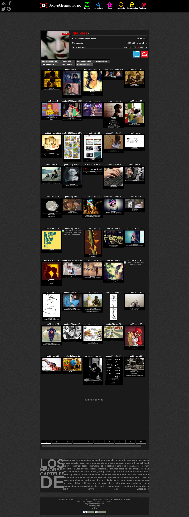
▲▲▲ (94, 508)
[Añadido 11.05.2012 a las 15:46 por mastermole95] (72, 97)
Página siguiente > (95, 399)
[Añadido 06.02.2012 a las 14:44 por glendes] (134, 126)
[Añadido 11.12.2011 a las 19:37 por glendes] (51, 252)
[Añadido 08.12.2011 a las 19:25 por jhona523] (113, 341)
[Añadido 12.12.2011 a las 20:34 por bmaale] (134, 184)
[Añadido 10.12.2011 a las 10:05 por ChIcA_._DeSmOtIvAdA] (72, 278)
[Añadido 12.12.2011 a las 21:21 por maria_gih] (72, 187)
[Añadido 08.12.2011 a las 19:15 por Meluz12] (72, 373)
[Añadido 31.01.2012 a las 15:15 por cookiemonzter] (51, 120)
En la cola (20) (67, 64)
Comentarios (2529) (84, 61)
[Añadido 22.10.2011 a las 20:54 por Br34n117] (92, 175)
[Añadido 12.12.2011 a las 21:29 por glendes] (51, 184)
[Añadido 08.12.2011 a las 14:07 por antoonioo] (134, 376)
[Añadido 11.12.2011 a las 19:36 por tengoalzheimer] (134, 211)
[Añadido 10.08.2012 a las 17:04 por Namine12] (51, 90)
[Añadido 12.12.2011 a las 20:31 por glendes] (92, 218)
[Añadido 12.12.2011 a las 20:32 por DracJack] (51, 218)
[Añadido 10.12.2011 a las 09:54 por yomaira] (113, 283)
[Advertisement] (94, 18)
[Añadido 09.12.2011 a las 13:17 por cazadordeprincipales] (134, 264)
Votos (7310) (66, 61)
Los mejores (98, 8)
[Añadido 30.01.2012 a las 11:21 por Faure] (51, 157)
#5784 (65, 34)
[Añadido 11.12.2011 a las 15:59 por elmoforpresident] (134, 246)
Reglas (99, 506)
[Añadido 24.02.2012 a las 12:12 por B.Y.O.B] (113, 79)
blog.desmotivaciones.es (94, 504)
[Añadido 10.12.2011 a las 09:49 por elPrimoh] (51, 320)
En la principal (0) (49, 64)
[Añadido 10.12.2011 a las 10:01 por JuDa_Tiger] (92, 279)
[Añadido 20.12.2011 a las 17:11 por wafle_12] (134, 150)
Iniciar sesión (132, 8)
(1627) (84, 64)
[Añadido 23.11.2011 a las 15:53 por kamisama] (92, 344)
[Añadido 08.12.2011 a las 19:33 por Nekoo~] (72, 342)
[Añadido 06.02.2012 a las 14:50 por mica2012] (113, 128)
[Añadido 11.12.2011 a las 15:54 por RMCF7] (51, 285)
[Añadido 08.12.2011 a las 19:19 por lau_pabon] (134, 349)
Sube (110, 8)
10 (141, 442)
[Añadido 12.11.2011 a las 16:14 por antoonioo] (114, 384)
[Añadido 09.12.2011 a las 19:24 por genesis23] (92, 312)
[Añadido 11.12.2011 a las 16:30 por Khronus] (72, 234)
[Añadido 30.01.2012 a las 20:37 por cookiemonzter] (134, 87)
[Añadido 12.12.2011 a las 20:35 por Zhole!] (113, 189)
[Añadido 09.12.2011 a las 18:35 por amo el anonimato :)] (113, 214)
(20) (50, 61)
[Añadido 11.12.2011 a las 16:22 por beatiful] (92, 257)
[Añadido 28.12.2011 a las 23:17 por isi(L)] (93, 161)
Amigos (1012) (101, 61)
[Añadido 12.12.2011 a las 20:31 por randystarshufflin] (72, 214)
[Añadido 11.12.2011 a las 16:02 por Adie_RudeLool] (113, 247)
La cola (87, 8)
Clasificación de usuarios (120, 500)
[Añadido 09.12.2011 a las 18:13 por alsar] (113, 320)
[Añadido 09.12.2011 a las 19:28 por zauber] (72, 311)
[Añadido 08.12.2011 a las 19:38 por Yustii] (51, 345)
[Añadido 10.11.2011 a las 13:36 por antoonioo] (93, 384)
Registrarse (143, 8)
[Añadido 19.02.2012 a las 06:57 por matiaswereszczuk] (72, 120)
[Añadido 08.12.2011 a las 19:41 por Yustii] (134, 310)
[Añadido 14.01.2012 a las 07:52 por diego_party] (92, 95)
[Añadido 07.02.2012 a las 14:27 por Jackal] (92, 119)
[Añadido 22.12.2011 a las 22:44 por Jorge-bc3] (113, 152)
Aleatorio (121, 8)
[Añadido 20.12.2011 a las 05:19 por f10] (72, 161)
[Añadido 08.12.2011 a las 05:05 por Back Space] (51, 373)
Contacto (91, 506)
